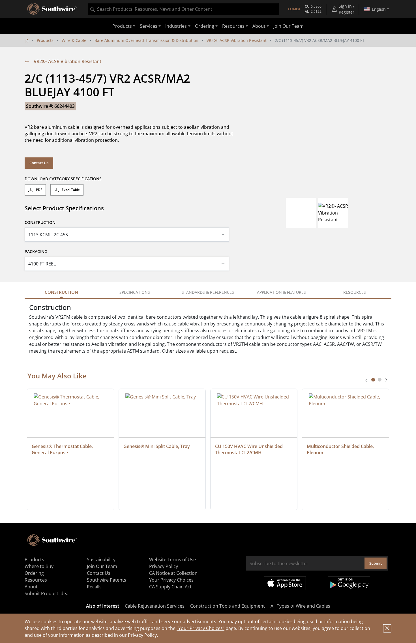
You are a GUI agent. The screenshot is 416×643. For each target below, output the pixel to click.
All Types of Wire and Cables (300, 606)
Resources (36, 580)
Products (45, 40)
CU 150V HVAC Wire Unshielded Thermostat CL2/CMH (249, 449)
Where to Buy (39, 566)
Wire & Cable (74, 40)
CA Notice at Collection (173, 573)
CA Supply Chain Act (170, 587)
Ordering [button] (204, 26)
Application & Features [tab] (281, 292)
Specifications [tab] (134, 292)
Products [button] (122, 26)
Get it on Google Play (349, 583)
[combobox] (183, 9)
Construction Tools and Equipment (227, 606)
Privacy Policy (142, 635)
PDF (38, 189)
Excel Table (70, 189)
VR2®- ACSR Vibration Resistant (237, 40)
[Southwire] (52, 9)
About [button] (258, 26)
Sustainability (101, 559)
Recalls (94, 587)
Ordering (34, 573)
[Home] (27, 40)
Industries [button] (176, 26)
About (31, 587)
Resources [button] (233, 26)
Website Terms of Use (172, 559)
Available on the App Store (285, 583)
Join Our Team (288, 26)
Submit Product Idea (46, 593)
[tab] (373, 379)
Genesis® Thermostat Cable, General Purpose (63, 449)
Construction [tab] (61, 292)
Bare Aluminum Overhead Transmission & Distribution (146, 40)
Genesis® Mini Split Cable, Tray (156, 446)
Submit (375, 563)
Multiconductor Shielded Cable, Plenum (341, 449)
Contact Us (38, 162)
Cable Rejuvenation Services (155, 606)
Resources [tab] (354, 292)
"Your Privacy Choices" (200, 628)
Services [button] (148, 26)
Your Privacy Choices (171, 580)
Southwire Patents (106, 580)
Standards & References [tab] (208, 292)
